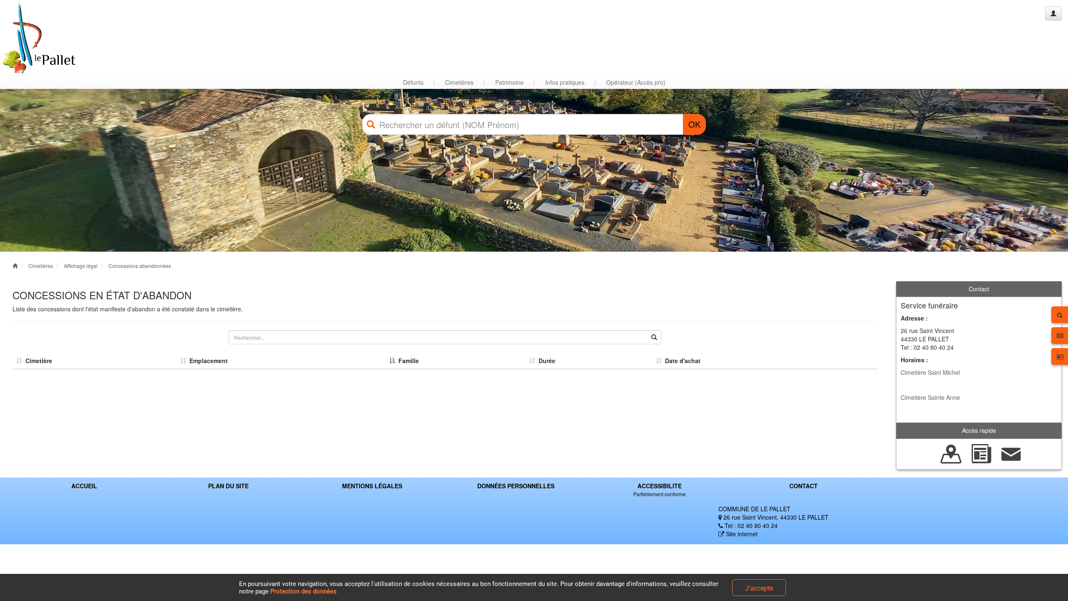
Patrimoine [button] (509, 82)
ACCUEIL (84, 486)
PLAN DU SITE (228, 486)
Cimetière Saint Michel (930, 372)
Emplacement (207, 360)
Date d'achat (681, 360)
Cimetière (37, 360)
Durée (545, 360)
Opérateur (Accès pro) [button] (635, 82)
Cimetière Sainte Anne (930, 397)
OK (694, 124)
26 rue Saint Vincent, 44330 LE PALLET (775, 517)
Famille (407, 360)
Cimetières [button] (459, 82)
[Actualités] (981, 453)
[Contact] (1011, 453)
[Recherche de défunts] (951, 453)
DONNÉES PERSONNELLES (515, 486)
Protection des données (303, 591)
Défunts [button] (413, 82)
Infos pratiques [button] (564, 82)
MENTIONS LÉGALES (372, 486)
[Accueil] (39, 37)
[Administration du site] (1053, 13)
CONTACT (803, 486)
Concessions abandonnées (139, 265)
